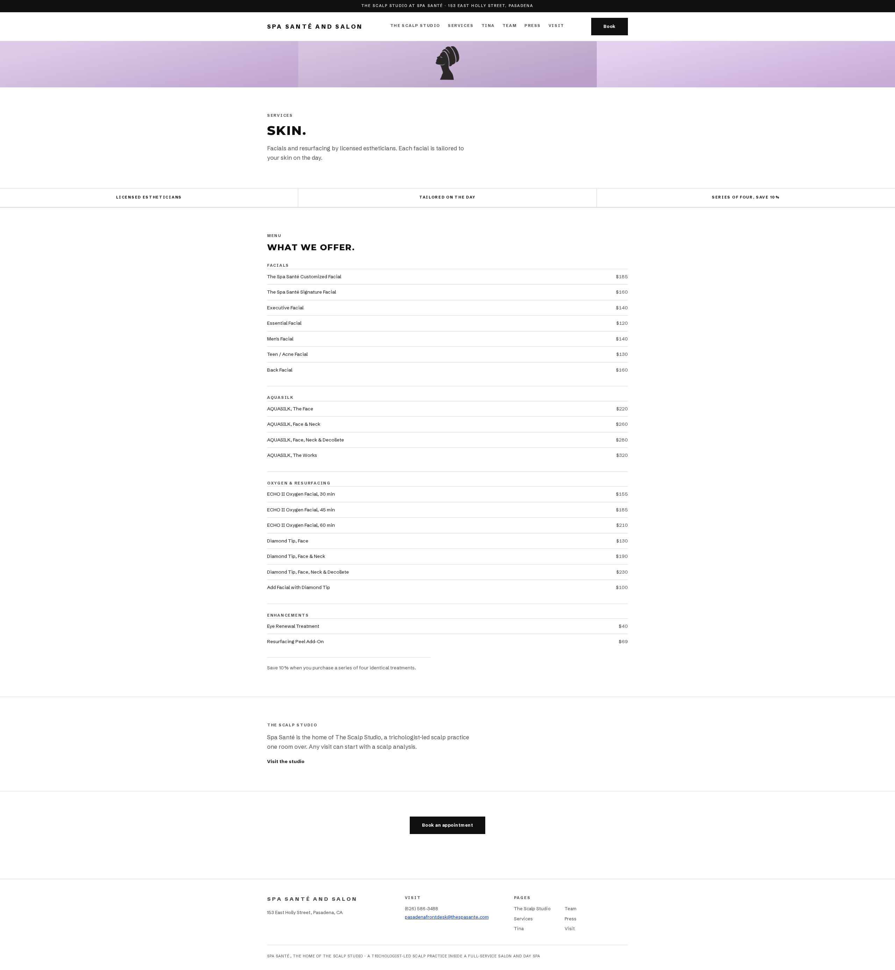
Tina (488, 25)
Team (509, 25)
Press (532, 25)
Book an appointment (447, 825)
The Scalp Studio (415, 25)
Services (461, 25)
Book (609, 26)
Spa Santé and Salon (315, 26)
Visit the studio (286, 761)
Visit (556, 25)
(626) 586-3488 (421, 908)
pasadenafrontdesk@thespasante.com (447, 917)
